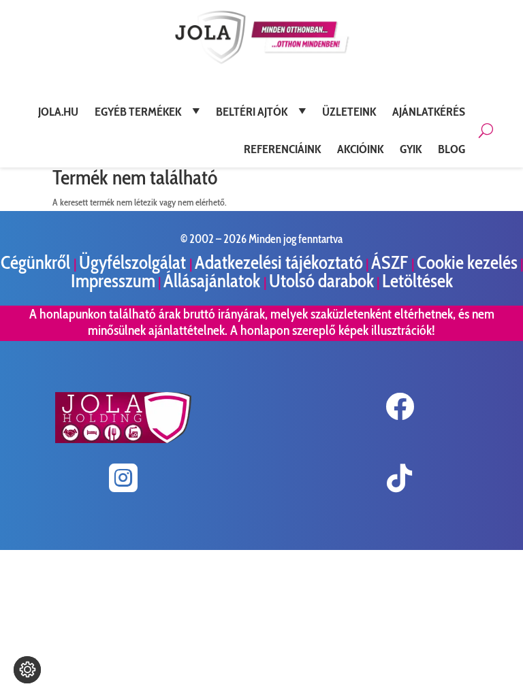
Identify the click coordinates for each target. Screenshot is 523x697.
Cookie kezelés (467, 262)
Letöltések (417, 281)
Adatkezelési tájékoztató (279, 262)
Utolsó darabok (321, 281)
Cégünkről (37, 262)
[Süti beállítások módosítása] (27, 669)
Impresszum (113, 281)
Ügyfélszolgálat (134, 262)
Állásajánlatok (213, 281)
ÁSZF (391, 262)
